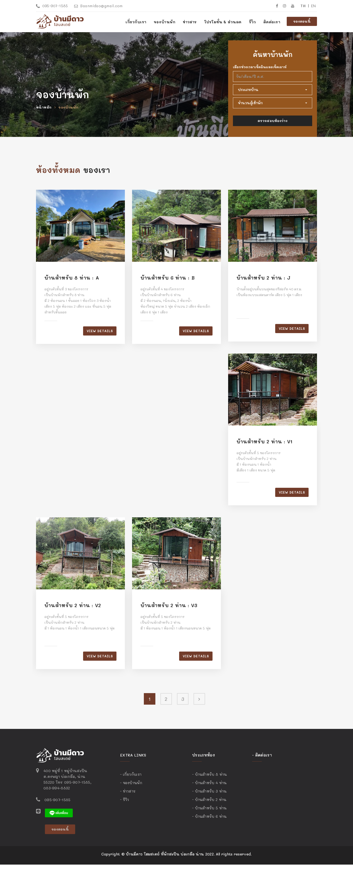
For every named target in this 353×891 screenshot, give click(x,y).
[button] (272, 89)
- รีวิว (124, 799)
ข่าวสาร (190, 21)
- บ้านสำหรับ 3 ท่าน (209, 791)
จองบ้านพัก (68, 107)
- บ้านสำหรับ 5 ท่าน (209, 808)
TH (303, 5)
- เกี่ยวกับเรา (130, 774)
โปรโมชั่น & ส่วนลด (223, 21)
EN (313, 5)
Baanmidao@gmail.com (101, 5)
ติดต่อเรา (271, 21)
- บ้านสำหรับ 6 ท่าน (209, 816)
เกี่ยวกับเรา (136, 21)
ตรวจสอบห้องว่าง (272, 120)
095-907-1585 (55, 5)
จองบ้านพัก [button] (164, 21)
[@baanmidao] (59, 812)
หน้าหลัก (43, 107)
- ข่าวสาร (127, 791)
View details (100, 331)
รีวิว (252, 21)
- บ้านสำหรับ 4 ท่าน (209, 782)
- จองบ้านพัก (131, 782)
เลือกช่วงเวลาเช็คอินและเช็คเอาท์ (259, 67)
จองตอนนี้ (301, 21)
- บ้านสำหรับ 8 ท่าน (209, 774)
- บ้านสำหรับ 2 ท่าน (209, 799)
